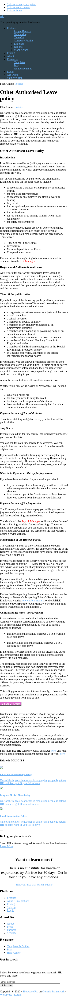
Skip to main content (18, 7)
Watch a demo (44, 884)
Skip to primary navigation (21, 4)
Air (2, 16)
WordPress (6, 994)
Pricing (11, 904)
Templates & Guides (18, 946)
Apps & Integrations (18, 900)
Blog (9, 949)
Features (11, 897)
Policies (19, 83)
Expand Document (10, 704)
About (10, 923)
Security (11, 932)
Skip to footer (14, 10)
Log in (10, 910)
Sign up (11, 907)
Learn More (6, 846)
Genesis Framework (53, 991)
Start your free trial (26, 884)
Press (10, 926)
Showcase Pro (30, 991)
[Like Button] (1, 830)
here (53, 750)
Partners (11, 929)
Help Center (13, 952)
